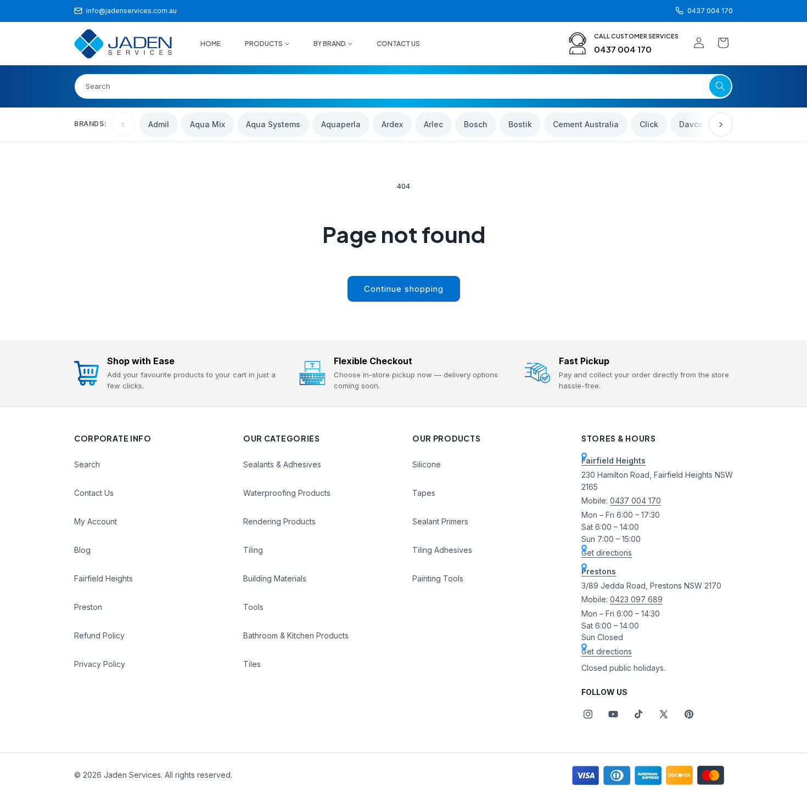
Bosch (475, 124)
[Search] (720, 86)
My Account (95, 521)
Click (649, 124)
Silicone (426, 464)
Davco (691, 124)
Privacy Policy (99, 664)
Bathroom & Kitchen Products (296, 635)
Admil (158, 124)
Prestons (598, 571)
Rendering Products (279, 521)
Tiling (253, 550)
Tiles (252, 664)
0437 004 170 (623, 49)
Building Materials (274, 578)
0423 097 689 (636, 599)
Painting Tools (437, 578)
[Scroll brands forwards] (721, 124)
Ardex (392, 124)
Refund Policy (99, 635)
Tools (253, 607)
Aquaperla (341, 124)
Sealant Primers (440, 521)
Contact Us (94, 493)
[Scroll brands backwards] (123, 124)
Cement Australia (586, 124)
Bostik (520, 124)
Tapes (423, 493)
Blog (82, 550)
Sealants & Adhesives (282, 464)
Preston (88, 607)
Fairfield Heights (103, 578)
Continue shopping (404, 289)
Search (87, 464)
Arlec (433, 124)
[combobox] (403, 86)
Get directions (606, 552)
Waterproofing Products (286, 493)
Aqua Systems (273, 124)
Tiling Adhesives (442, 550)
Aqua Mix (207, 124)
